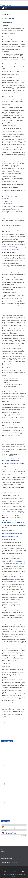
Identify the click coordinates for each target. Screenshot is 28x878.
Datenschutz (4, 851)
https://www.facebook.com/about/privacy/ (16, 609)
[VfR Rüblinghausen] (5, 5)
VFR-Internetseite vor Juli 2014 (8, 858)
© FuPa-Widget (23, 835)
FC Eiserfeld (14, 833)
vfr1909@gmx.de (8, 203)
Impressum (3, 849)
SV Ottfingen (7, 828)
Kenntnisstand (15, 576)
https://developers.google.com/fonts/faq (13, 698)
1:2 (25, 827)
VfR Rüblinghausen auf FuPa (6, 837)
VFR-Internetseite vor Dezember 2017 (9, 862)
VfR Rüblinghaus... (14, 828)
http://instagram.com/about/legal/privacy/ (16, 642)
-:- (25, 832)
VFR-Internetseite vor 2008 (7, 855)
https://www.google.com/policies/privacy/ (14, 702)
